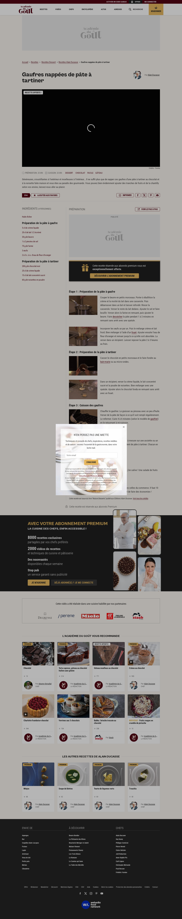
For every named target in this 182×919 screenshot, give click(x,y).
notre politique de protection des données (91, 475)
